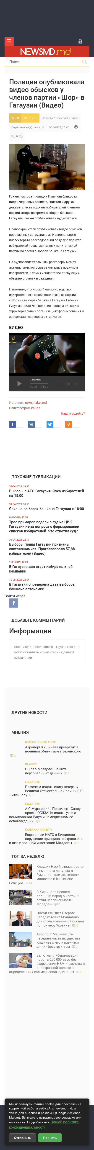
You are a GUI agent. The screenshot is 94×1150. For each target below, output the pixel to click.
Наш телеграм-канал (24, 408)
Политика (61, 118)
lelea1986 (32, 781)
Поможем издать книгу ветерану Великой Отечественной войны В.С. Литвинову (46, 791)
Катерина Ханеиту (38, 829)
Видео (74, 118)
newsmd (39, 127)
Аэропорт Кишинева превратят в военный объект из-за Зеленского (47, 751)
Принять (50, 1138)
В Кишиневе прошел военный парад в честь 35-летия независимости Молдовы (58, 897)
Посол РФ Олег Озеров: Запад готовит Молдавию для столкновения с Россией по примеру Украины (60, 919)
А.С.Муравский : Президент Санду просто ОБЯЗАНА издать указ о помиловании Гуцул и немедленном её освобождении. (45, 814)
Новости (47, 118)
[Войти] (80, 41)
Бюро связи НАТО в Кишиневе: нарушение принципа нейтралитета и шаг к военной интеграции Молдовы (46, 838)
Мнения (20, 732)
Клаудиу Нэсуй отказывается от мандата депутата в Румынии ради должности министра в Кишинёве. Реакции (46, 874)
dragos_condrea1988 (40, 742)
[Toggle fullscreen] (76, 383)
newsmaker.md (36, 402)
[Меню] (9, 41)
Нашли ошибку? (73, 413)
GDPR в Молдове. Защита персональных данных (47, 771)
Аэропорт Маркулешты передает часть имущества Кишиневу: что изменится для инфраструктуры (58, 940)
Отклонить (22, 1138)
